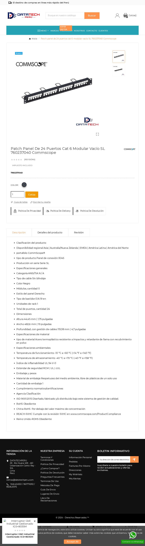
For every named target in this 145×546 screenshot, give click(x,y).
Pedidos (73, 461)
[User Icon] (119, 15)
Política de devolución (52, 472)
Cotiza (132, 15)
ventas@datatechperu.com (20, 480)
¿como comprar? (50, 468)
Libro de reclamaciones (48, 499)
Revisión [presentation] (79, 232)
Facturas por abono (79, 466)
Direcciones (75, 470)
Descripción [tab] (19, 232)
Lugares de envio (49, 493)
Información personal (80, 457)
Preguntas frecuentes (52, 477)
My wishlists (75, 474)
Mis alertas (75, 478)
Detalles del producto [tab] (50, 232)
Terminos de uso (49, 481)
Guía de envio (48, 489)
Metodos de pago (49, 485)
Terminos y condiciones (47, 458)
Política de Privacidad (52, 464)
